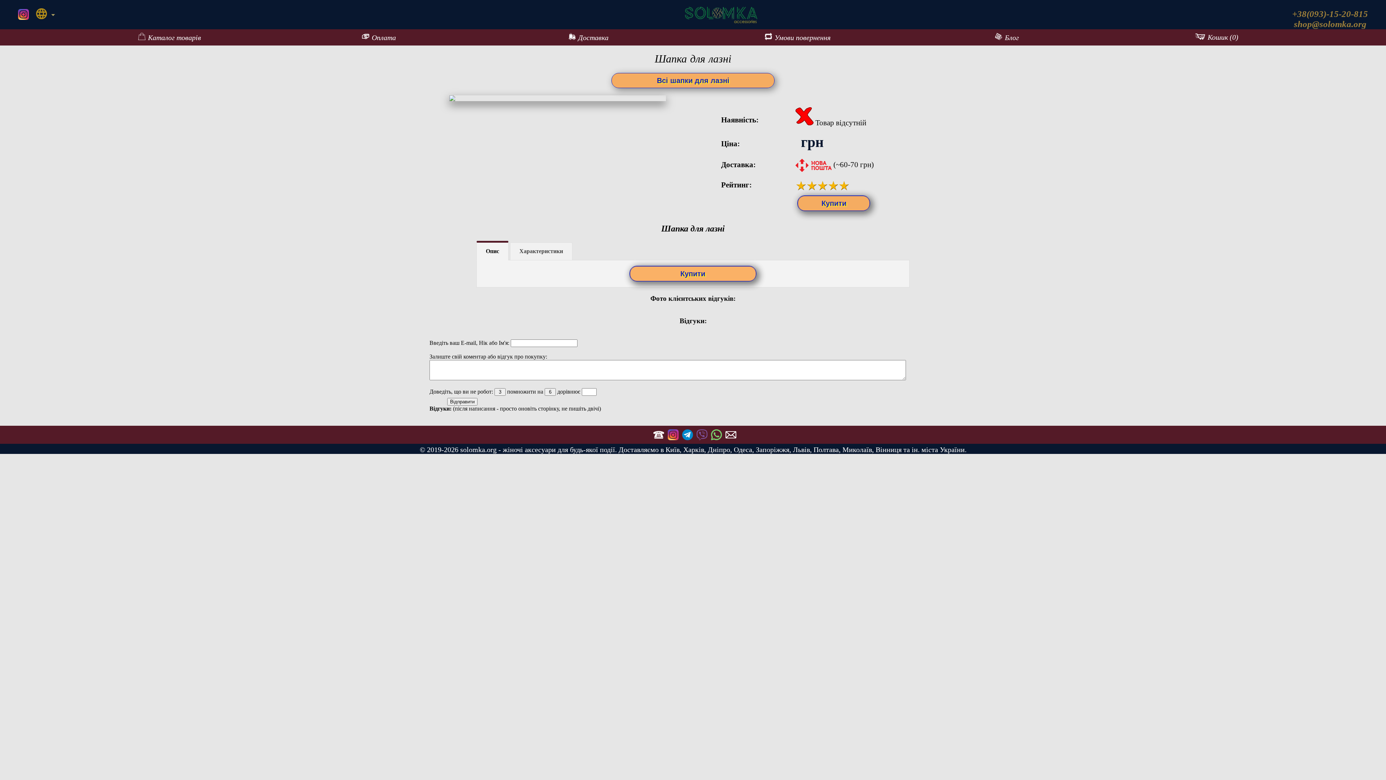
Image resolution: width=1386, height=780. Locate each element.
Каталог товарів (174, 38)
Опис (492, 251)
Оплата (384, 38)
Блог (1012, 38)
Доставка (593, 38)
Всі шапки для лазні (693, 80)
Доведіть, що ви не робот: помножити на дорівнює (506, 392)
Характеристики (541, 251)
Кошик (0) (1223, 37)
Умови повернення (803, 38)
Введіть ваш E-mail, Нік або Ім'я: (470, 343)
